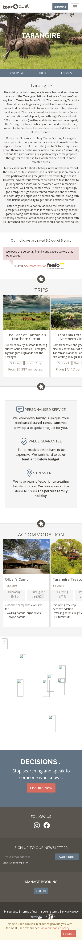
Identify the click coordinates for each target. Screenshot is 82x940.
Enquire (60, 6)
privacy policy (20, 862)
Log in (41, 891)
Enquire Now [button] (41, 787)
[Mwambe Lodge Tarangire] (61, 686)
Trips (42, 73)
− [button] (4, 646)
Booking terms (50, 911)
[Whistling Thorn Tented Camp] (62, 674)
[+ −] (41, 693)
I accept (68, 933)
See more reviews (35, 266)
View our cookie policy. (55, 928)
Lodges (66, 73)
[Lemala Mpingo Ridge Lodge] (46, 688)
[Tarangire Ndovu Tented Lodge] (50, 683)
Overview (16, 73)
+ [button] (4, 641)
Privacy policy (70, 911)
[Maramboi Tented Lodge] (23, 662)
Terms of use (29, 911)
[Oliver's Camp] (52, 723)
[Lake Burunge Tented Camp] (20, 688)
